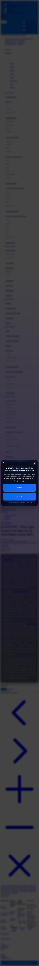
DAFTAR (19, 496)
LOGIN (19, 488)
